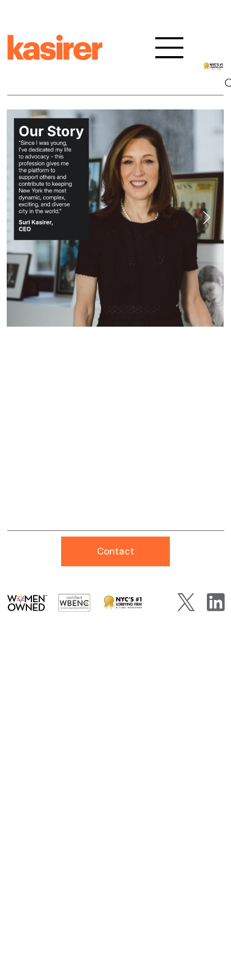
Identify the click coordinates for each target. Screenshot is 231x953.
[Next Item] (206, 218)
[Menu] (170, 48)
